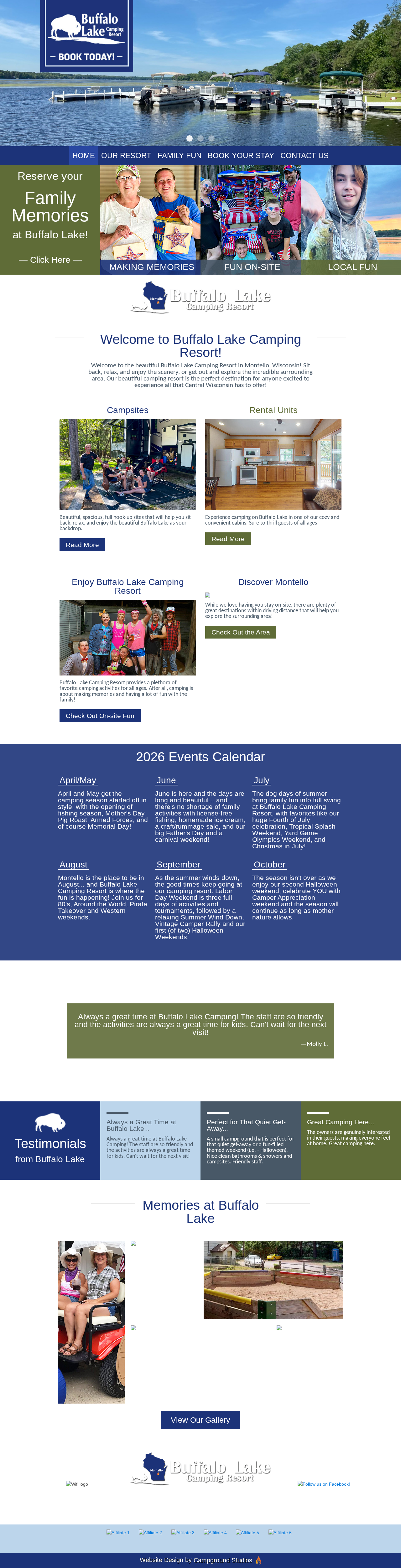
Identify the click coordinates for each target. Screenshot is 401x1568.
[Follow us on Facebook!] (324, 1483)
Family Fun (179, 155)
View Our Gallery (200, 1419)
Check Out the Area (240, 632)
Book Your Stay (241, 155)
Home (83, 155)
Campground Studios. (262, 1508)
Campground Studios (223, 1560)
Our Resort (126, 155)
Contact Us (304, 155)
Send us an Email (267, 1497)
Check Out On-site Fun (100, 715)
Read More (82, 544)
